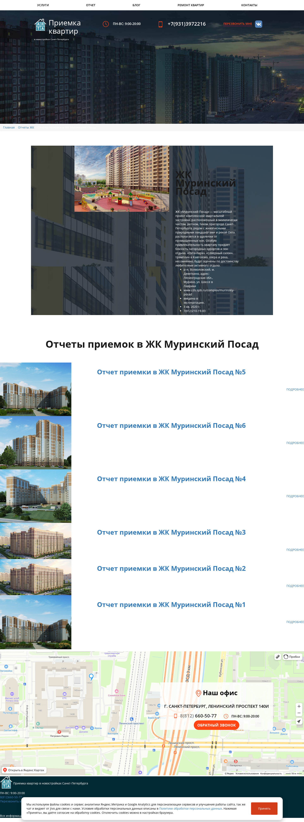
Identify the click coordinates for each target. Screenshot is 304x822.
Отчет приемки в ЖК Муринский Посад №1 (171, 604)
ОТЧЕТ (90, 5)
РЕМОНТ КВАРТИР (191, 5)
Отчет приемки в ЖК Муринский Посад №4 (171, 478)
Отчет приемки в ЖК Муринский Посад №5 (171, 371)
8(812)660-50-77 (11, 797)
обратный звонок (216, 725)
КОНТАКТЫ (249, 5)
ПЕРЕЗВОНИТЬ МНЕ (237, 24)
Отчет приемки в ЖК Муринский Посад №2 (171, 568)
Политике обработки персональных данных (190, 808)
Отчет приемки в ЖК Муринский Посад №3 (171, 532)
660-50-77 (198, 716)
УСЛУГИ (43, 5)
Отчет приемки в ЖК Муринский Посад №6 (171, 425)
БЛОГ (136, 5)
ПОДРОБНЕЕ (295, 389)
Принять (264, 808)
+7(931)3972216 (187, 23)
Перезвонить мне (12, 801)
